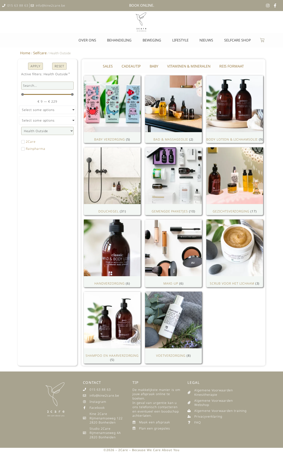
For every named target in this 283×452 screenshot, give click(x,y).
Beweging (152, 40)
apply (35, 66)
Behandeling (119, 40)
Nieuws (206, 40)
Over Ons (87, 40)
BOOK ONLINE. (141, 5)
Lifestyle (180, 40)
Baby (154, 66)
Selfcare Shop (237, 40)
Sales (108, 66)
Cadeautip (131, 66)
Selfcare (40, 53)
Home (25, 53)
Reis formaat (231, 66)
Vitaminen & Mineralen (188, 66)
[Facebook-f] (275, 5)
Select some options (38, 110)
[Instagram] (267, 5)
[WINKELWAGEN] (262, 40)
